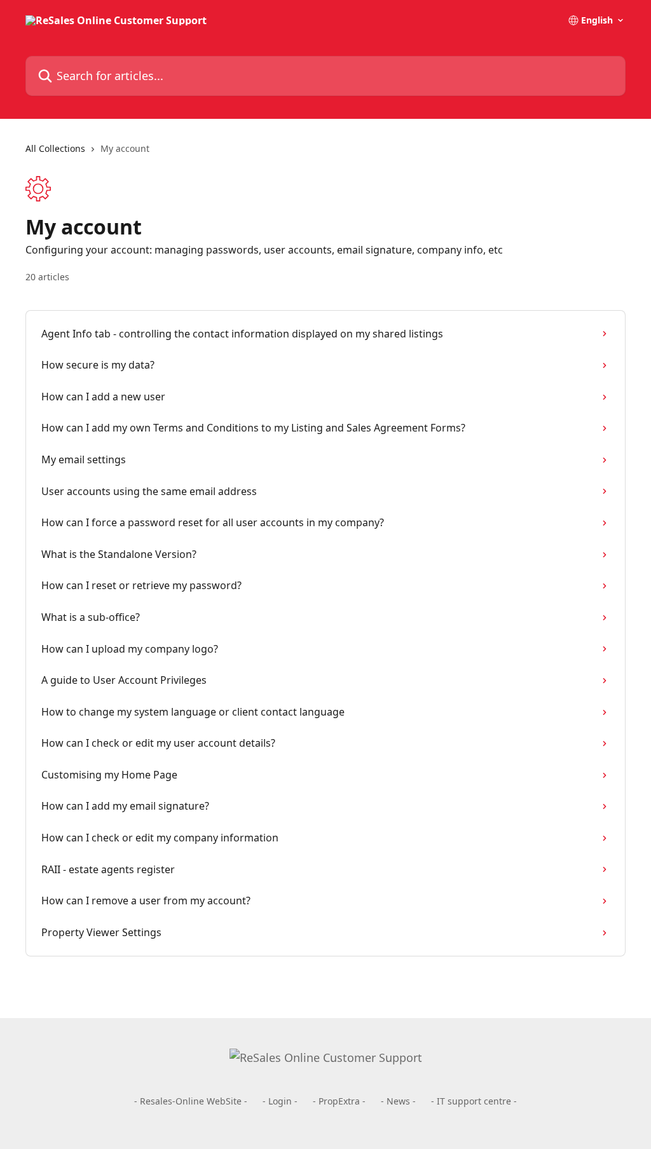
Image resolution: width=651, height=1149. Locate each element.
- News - (398, 1101)
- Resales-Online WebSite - (190, 1101)
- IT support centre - (474, 1101)
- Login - (280, 1101)
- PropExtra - (339, 1101)
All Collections (55, 148)
